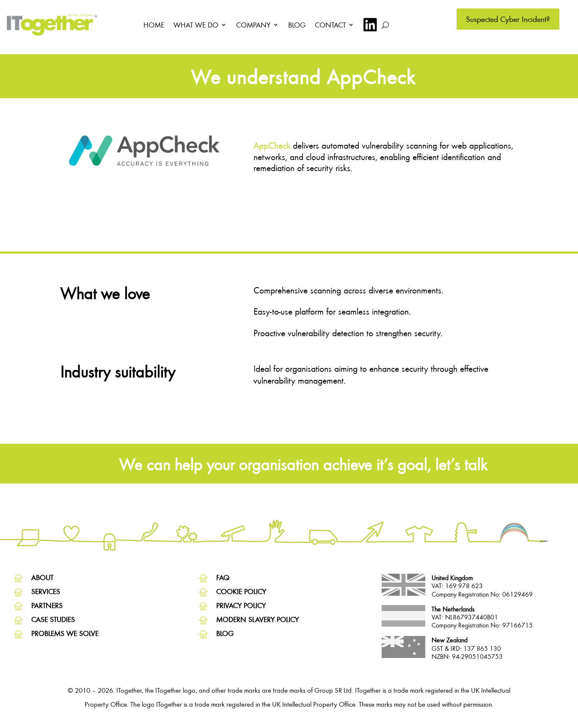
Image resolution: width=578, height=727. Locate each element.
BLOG (297, 25)
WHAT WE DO (195, 25)
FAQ (222, 577)
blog (225, 633)
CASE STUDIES (53, 619)
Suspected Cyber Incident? (508, 19)
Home (153, 25)
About (42, 577)
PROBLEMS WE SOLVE (65, 633)
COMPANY (253, 25)
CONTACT (330, 25)
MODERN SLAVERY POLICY (257, 619)
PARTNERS (47, 605)
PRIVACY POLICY (241, 605)
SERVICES (45, 591)
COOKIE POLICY (241, 591)
